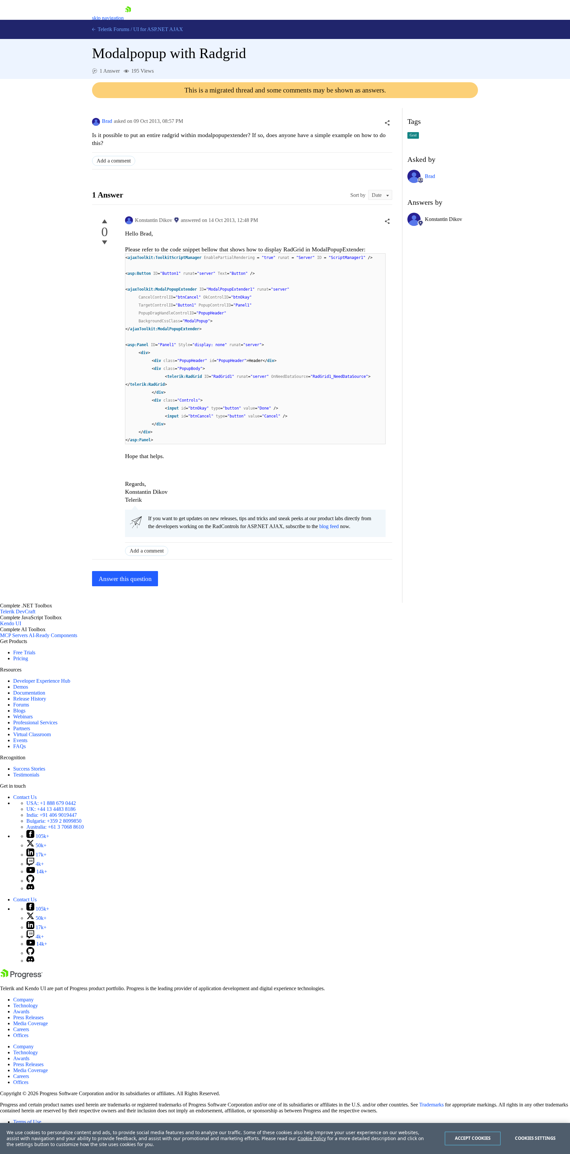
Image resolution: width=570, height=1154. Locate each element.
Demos (20, 687)
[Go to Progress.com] (21, 977)
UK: (51, 809)
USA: (51, 803)
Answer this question (125, 578)
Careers (21, 1029)
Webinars (23, 716)
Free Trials (24, 652)
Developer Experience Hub (41, 681)
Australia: (55, 827)
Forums (21, 704)
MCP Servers (14, 635)
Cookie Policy (312, 1138)
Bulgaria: (53, 821)
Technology (25, 1005)
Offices (20, 1035)
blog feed (329, 526)
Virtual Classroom (32, 734)
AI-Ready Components (53, 635)
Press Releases (28, 1017)
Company (23, 999)
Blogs (19, 710)
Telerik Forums (112, 29)
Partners (21, 728)
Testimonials (26, 774)
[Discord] (30, 888)
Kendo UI (10, 623)
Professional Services (35, 722)
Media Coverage (30, 1023)
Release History (29, 699)
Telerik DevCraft (17, 611)
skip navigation (108, 18)
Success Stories (29, 769)
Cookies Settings (535, 1138)
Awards (21, 1011)
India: (51, 815)
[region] (285, 1138)
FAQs (19, 746)
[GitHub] (30, 881)
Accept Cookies (473, 1138)
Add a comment (114, 160)
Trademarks (431, 1104)
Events (20, 740)
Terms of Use (27, 1122)
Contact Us (25, 797)
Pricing (20, 658)
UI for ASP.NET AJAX (158, 29)
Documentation (29, 693)
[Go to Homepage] (128, 18)
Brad (107, 121)
